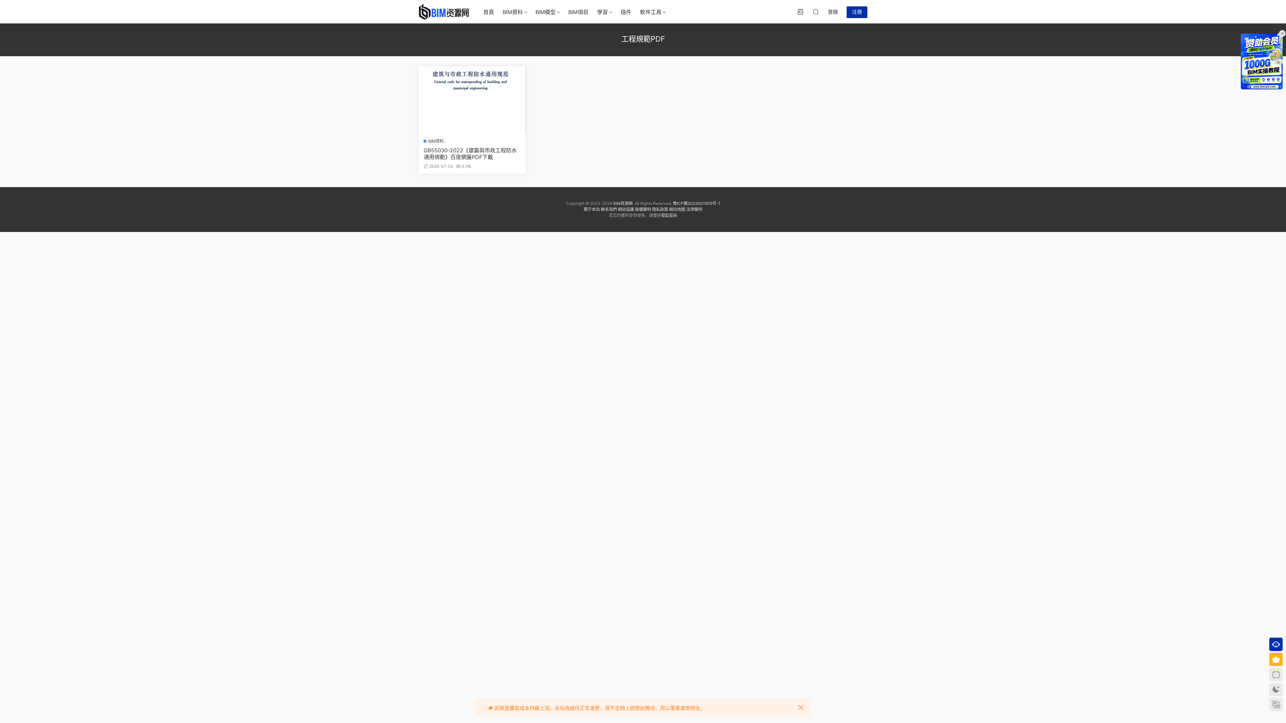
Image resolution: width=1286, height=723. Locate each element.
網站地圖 (677, 209)
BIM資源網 (623, 203)
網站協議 (626, 209)
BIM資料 (513, 12)
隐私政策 (660, 209)
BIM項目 (578, 12)
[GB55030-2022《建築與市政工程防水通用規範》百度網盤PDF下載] (472, 99)
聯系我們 (609, 209)
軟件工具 (650, 12)
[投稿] (800, 12)
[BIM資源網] (444, 11)
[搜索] (815, 12)
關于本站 (592, 209)
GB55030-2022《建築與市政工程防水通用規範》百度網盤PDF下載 (470, 153)
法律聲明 (694, 209)
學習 (602, 12)
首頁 (488, 12)
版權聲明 (643, 209)
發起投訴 (669, 215)
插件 (626, 12)
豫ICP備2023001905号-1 (696, 203)
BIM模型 (545, 12)
